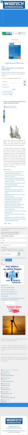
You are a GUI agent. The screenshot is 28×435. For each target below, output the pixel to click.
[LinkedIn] (14, 115)
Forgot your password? (8, 91)
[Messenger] (14, 121)
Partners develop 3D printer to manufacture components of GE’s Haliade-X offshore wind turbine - (14, 191)
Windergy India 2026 (6, 389)
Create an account (7, 94)
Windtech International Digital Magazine (16, 250)
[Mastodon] (14, 120)
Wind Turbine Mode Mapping (7, 287)
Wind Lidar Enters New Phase (8, 289)
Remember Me (6, 87)
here (24, 430)
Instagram (7, 369)
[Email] (14, 114)
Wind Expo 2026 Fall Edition (7, 375)
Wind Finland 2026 (5, 385)
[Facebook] (14, 110)
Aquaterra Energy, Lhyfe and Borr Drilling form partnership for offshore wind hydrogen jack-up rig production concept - (14, 180)
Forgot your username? (8, 93)
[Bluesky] (14, 112)
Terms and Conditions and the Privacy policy (17, 258)
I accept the (14, 258)
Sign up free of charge (6, 72)
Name (2, 238)
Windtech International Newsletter (9, 249)
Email (2, 242)
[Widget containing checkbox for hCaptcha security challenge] (11, 254)
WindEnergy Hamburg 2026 (7, 381)
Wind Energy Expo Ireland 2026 (8, 397)
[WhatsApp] (14, 118)
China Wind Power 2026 (6, 393)
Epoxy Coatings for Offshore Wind (9, 294)
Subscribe (3, 260)
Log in (14, 89)
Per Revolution (4, 296)
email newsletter (17, 345)
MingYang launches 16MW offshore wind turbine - (15, 217)
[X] (14, 117)
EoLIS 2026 (3, 401)
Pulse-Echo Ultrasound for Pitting (9, 291)
